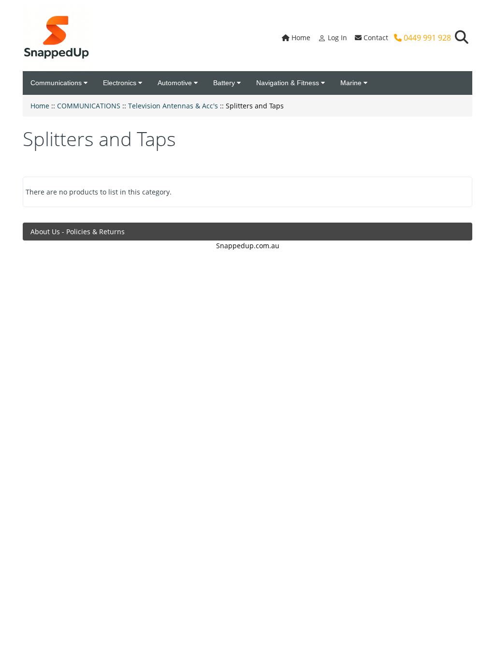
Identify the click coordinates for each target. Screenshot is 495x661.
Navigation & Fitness (288, 83)
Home (300, 37)
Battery (225, 83)
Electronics (120, 83)
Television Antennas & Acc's (173, 105)
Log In (336, 37)
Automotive (176, 83)
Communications (57, 83)
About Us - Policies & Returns (77, 231)
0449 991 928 (426, 37)
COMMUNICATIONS (88, 105)
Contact (375, 37)
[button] (461, 37)
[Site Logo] (56, 37)
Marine (352, 83)
